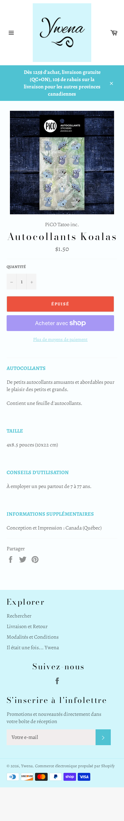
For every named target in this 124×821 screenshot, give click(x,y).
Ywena (27, 766)
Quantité (16, 266)
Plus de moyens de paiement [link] (60, 339)
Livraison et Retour (27, 626)
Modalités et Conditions (33, 637)
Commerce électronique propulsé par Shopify (75, 766)
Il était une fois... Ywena (33, 647)
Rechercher (19, 616)
